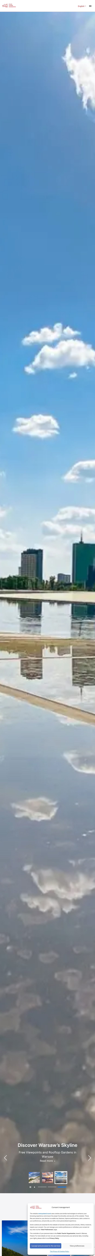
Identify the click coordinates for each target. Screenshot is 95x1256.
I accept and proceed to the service (45, 1246)
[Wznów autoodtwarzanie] (34, 1187)
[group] (34, 1177)
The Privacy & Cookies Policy (59, 1251)
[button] (89, 1158)
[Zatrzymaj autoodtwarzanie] (30, 1187)
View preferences (77, 1246)
